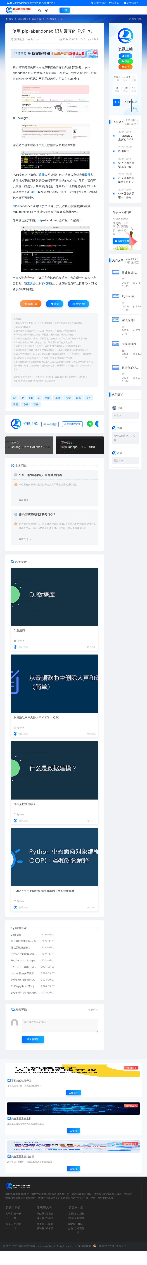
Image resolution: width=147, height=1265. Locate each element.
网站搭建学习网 (23, 376)
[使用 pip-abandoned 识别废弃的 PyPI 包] (55, 98)
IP (23, 397)
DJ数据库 (20, 630)
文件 (36, 212)
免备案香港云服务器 (22, 1156)
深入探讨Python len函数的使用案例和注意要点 (130, 320)
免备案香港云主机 (21, 1118)
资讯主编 (19, 39)
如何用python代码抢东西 (24, 986)
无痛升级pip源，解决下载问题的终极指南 (130, 344)
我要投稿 (136, 18)
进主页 (134, 105)
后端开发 (37, 18)
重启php (118, 460)
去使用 (73, 1130)
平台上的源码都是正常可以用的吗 (40, 475)
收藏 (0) (32, 303)
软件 (76, 67)
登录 (64, 10)
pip (87, 67)
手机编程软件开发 (21, 1080)
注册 (94, 73)
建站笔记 (23, 18)
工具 (44, 278)
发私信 (128, 102)
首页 (11, 18)
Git (89, 186)
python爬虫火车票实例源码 (24, 973)
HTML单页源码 (80, 1228)
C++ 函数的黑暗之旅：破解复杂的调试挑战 (126, 164)
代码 (56, 278)
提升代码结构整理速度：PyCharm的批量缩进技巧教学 (130, 368)
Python (50, 18)
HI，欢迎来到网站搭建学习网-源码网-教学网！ (32, 2)
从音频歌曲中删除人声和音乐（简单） (37, 717)
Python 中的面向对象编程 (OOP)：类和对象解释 (44, 891)
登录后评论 (33, 1039)
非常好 (117, 415)
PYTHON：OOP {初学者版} (24, 966)
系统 (82, 73)
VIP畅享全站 (99, 2)
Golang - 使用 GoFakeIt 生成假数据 (29, 447)
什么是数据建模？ (25, 804)
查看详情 (23, 500)
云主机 (115, 2)
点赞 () (80, 303)
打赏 (56, 303)
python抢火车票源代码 (24, 992)
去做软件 (73, 1092)
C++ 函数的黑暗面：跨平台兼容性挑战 (126, 180)
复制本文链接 (74, 424)
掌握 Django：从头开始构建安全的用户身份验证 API (79, 447)
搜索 (73, 206)
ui (18, 212)
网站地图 (86, 1246)
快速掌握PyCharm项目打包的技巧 (130, 272)
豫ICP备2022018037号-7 (112, 1246)
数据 (50, 145)
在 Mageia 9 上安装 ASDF (125, 137)
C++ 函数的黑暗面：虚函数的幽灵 (126, 195)
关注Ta (118, 102)
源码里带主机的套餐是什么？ (37, 514)
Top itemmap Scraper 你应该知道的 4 (24, 960)
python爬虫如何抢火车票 (24, 979)
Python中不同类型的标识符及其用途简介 (130, 296)
